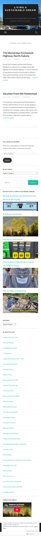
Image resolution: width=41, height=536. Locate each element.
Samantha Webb (8, 428)
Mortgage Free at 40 (9, 465)
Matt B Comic (7, 375)
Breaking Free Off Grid (10, 380)
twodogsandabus (8, 492)
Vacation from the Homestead (20, 93)
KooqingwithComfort (10, 348)
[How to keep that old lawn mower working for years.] (20, 287)
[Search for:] (20, 182)
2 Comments (26, 97)
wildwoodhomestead (10, 407)
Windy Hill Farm (8, 401)
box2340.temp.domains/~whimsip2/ (15, 444)
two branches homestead (11, 396)
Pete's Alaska (7, 455)
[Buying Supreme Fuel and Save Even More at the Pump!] (20, 210)
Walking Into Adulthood (10, 433)
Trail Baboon (7, 353)
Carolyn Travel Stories (10, 385)
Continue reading (8, 118)
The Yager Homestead (10, 412)
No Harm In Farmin (9, 423)
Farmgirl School (8, 369)
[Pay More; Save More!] (20, 258)
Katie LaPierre (7, 471)
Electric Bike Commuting (14, 290)
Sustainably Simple (9, 417)
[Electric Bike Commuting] (20, 312)
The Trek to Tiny (8, 476)
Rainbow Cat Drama (12, 214)
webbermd (16, 59)
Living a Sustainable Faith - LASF (13, 359)
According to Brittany (10, 364)
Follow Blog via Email (11, 142)
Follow (7, 160)
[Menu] (5, 32)
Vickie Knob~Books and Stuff (12, 487)
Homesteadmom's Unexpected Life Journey (17, 460)
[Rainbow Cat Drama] (20, 236)
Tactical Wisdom (8, 343)
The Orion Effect (8, 391)
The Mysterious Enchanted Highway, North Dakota (18, 54)
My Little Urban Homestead (12, 481)
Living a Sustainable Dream (20, 9)
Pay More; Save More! (13, 239)
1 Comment (26, 59)
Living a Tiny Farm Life (10, 337)
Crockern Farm (8, 449)
